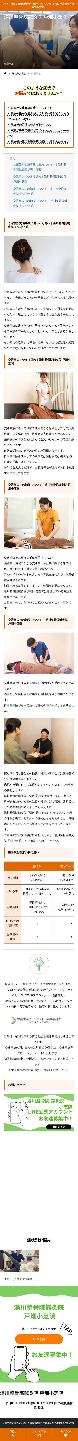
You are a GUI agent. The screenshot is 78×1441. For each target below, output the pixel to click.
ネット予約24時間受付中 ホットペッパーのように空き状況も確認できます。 (39, 5)
